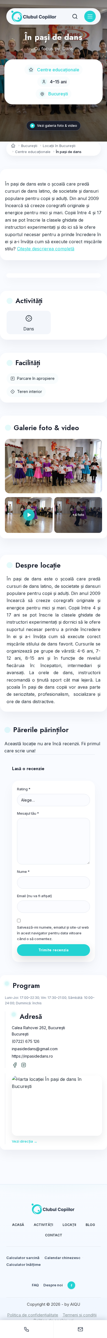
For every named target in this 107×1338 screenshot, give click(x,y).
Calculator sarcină (23, 1257)
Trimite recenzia (53, 950)
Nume (23, 871)
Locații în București (59, 145)
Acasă (18, 1225)
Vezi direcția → (24, 1141)
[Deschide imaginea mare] (53, 466)
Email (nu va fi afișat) (34, 896)
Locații (69, 1225)
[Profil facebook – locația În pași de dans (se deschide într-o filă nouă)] (15, 1065)
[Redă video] (29, 515)
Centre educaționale (58, 69)
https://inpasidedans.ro (32, 1056)
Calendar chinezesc (62, 1257)
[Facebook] (71, 1285)
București (58, 93)
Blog (90, 1225)
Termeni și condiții (80, 1315)
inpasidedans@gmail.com (35, 1048)
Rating (23, 789)
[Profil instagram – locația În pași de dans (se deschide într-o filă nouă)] (24, 1065)
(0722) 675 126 (26, 1041)
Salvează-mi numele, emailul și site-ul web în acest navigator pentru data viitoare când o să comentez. (53, 933)
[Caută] (74, 16)
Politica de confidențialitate (32, 1315)
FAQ (35, 1285)
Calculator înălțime (23, 1264)
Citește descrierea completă (45, 248)
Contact (53, 1235)
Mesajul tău (28, 813)
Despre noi (53, 1285)
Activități (43, 1225)
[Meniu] (90, 16)
